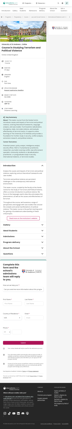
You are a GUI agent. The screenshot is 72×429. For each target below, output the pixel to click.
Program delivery (42, 9)
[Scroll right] (69, 17)
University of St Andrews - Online (14, 44)
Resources (41, 3)
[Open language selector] (62, 3)
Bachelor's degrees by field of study (61, 400)
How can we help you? (11, 285)
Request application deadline (14, 90)
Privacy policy (57, 424)
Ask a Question (64, 9)
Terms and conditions (46, 424)
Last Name (29, 299)
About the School (53, 9)
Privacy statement (33, 371)
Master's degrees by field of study (60, 396)
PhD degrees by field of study (61, 404)
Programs (28, 3)
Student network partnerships (43, 399)
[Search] (58, 3)
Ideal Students (23, 9)
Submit (23, 343)
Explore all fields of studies (60, 391)
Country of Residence (11, 314)
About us (40, 391)
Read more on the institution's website (23, 218)
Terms (24, 371)
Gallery (15, 11)
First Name (7, 299)
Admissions (33, 11)
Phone (6, 328)
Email (27, 314)
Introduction (6, 11)
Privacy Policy (33, 376)
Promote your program (45, 395)
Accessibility (65, 424)
